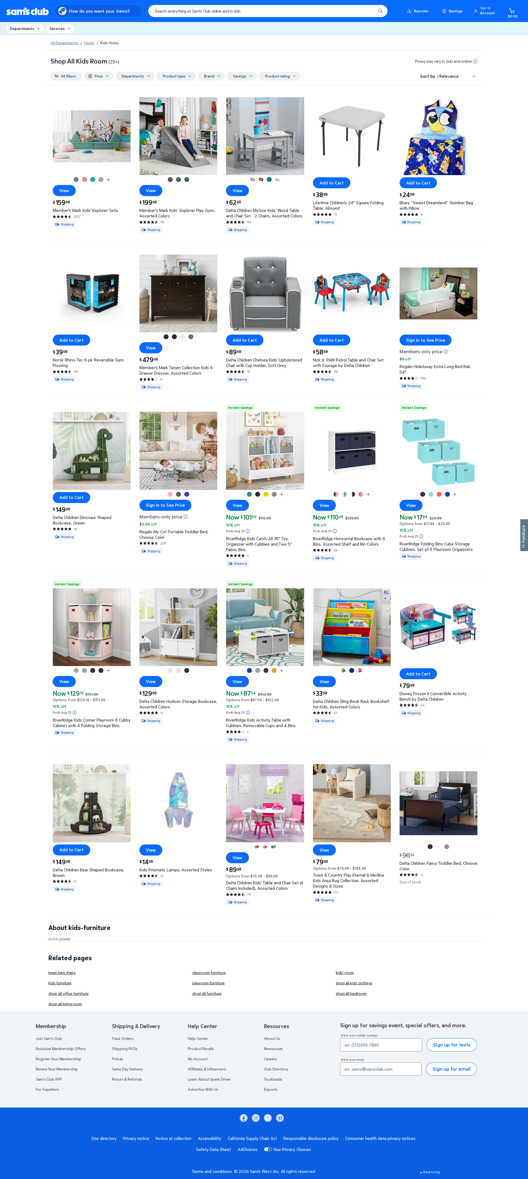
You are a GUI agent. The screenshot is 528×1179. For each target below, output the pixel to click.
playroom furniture (208, 982)
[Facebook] (243, 1118)
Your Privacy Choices (292, 1149)
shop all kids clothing (354, 982)
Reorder (421, 10)
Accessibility (209, 1138)
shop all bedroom (351, 993)
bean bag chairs (62, 972)
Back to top (431, 1172)
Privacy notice (136, 1138)
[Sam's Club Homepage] (28, 11)
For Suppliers (47, 1089)
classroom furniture (209, 972)
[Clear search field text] (367, 11)
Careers (270, 1058)
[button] (485, 11)
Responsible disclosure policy (311, 1138)
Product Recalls (201, 1048)
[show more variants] (108, 179)
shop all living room (65, 1003)
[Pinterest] (280, 1118)
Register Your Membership (58, 1058)
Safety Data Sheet (213, 1149)
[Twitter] (268, 1118)
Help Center (198, 1038)
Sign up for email (452, 1068)
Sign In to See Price (425, 340)
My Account (198, 1058)
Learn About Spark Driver (209, 1079)
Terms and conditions (212, 1171)
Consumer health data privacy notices (380, 1138)
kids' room (345, 972)
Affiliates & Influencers (207, 1069)
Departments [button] (22, 28)
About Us (272, 1038)
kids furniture (60, 982)
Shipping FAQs (125, 1048)
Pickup (117, 1058)
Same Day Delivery (127, 1069)
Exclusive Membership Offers (61, 1048)
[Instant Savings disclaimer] (248, 531)
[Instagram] (255, 1118)
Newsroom (273, 1048)
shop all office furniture (68, 993)
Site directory (104, 1138)
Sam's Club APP (49, 1079)
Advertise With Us (203, 1089)
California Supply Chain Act (252, 1138)
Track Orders (123, 1038)
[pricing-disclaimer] (475, 61)
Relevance (449, 76)
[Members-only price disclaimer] (446, 351)
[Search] (380, 11)
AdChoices (247, 1149)
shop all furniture (207, 993)
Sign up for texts (452, 1044)
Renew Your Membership (57, 1069)
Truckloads (273, 1079)
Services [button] (57, 28)
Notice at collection (173, 1138)
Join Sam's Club (49, 1038)
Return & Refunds (127, 1079)
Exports (270, 1089)
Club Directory (276, 1069)
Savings (456, 10)
